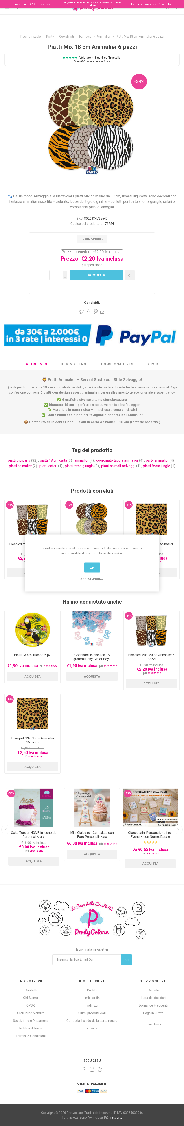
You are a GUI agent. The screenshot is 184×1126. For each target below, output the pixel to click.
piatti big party (19, 460)
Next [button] (178, 829)
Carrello (153, 990)
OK (92, 567)
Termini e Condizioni (31, 1036)
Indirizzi (92, 1005)
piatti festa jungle (156, 466)
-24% (139, 81)
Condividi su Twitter (81, 311)
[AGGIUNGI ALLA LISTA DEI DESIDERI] (130, 275)
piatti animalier (20, 466)
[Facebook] (83, 1069)
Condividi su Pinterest (95, 311)
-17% (69, 504)
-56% (11, 793)
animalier (81, 460)
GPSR (30, 1005)
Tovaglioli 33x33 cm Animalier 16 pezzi (32, 740)
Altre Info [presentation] (36, 364)
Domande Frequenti (153, 1005)
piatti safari (48, 466)
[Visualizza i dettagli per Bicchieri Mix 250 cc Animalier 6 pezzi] (32, 519)
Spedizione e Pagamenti (30, 1021)
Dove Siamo (153, 1024)
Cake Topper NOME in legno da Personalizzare (33, 835)
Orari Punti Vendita (30, 1013)
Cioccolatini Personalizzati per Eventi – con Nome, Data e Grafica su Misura (150, 837)
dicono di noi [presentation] (74, 364)
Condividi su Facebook (88, 311)
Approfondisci (92, 578)
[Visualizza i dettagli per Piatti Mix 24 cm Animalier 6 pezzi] (92, 519)
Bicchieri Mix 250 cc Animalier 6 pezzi (151, 657)
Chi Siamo (30, 998)
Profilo (92, 990)
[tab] (36, 364)
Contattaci (166, 4)
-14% (128, 504)
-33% (128, 793)
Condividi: (92, 303)
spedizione (94, 265)
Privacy (92, 1028)
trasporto (116, 1117)
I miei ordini (91, 998)
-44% (10, 504)
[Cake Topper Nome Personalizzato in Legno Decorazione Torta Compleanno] (33, 807)
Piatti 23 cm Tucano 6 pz (32, 655)
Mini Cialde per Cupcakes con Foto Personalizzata (92, 835)
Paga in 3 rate (153, 1013)
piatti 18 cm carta (53, 460)
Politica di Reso (30, 1028)
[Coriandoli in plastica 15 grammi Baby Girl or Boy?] (92, 630)
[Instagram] (92, 1069)
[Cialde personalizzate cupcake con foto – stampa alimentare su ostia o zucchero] (92, 807)
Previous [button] (5, 829)
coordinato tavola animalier (117, 460)
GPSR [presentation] (153, 364)
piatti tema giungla (79, 466)
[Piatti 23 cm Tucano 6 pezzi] (32, 630)
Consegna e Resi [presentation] (118, 364)
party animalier (157, 460)
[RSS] (100, 1069)
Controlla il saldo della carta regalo (91, 1021)
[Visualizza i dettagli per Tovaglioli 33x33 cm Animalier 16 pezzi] (151, 519)
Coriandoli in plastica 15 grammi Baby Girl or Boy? (92, 657)
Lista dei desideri (153, 998)
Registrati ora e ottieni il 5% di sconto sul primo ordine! (92, 4)
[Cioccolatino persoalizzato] (150, 807)
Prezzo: (70, 259)
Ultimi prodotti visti (92, 1013)
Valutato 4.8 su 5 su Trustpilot (92, 59)
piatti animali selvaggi (118, 466)
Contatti (31, 990)
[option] (33, 828)
